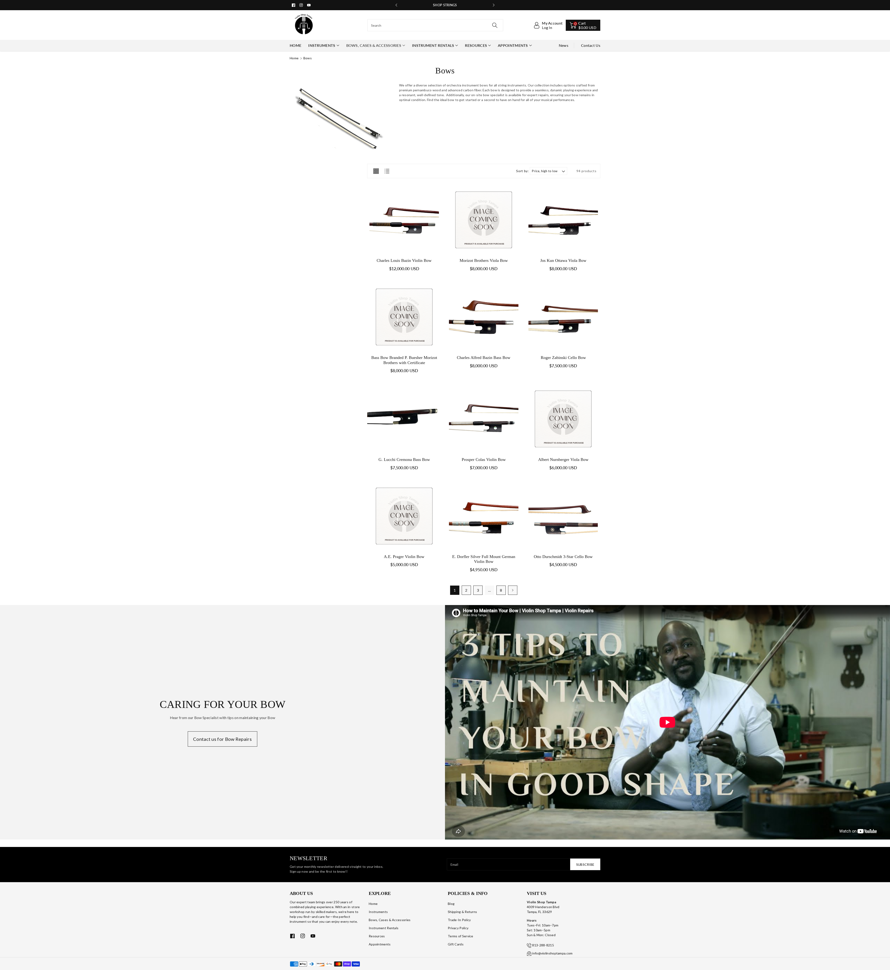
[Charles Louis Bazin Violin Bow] (404, 220)
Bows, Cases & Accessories (373, 45)
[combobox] (435, 25)
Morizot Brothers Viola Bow (484, 260)
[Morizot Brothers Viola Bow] (484, 220)
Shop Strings (445, 5)
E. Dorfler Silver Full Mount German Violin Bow (483, 559)
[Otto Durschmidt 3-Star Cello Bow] (563, 516)
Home (294, 58)
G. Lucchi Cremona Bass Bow (404, 459)
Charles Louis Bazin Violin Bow (404, 260)
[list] (387, 171)
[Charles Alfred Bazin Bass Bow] (484, 317)
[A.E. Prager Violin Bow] (404, 516)
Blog (451, 904)
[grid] (376, 171)
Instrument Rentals (433, 45)
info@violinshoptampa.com (552, 953)
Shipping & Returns (462, 912)
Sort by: (522, 171)
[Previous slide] (396, 5)
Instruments (321, 45)
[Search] (495, 25)
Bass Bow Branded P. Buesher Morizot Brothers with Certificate (404, 360)
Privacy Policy (458, 928)
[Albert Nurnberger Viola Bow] (563, 419)
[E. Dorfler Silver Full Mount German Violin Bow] (484, 516)
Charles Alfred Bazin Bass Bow (483, 357)
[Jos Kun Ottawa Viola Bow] (563, 220)
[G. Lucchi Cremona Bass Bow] (404, 419)
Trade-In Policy (459, 920)
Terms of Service (460, 936)
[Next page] (512, 590)
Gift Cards (456, 944)
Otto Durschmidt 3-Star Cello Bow (563, 556)
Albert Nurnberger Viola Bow (563, 459)
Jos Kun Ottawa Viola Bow (563, 260)
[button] (583, 25)
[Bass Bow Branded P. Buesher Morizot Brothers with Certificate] (404, 317)
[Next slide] (494, 5)
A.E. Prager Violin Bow (404, 556)
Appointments (513, 45)
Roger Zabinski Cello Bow (563, 357)
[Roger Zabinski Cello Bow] (563, 317)
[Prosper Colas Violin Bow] (484, 419)
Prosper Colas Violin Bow (484, 459)
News (563, 45)
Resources (476, 45)
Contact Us (590, 45)
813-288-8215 (543, 945)
